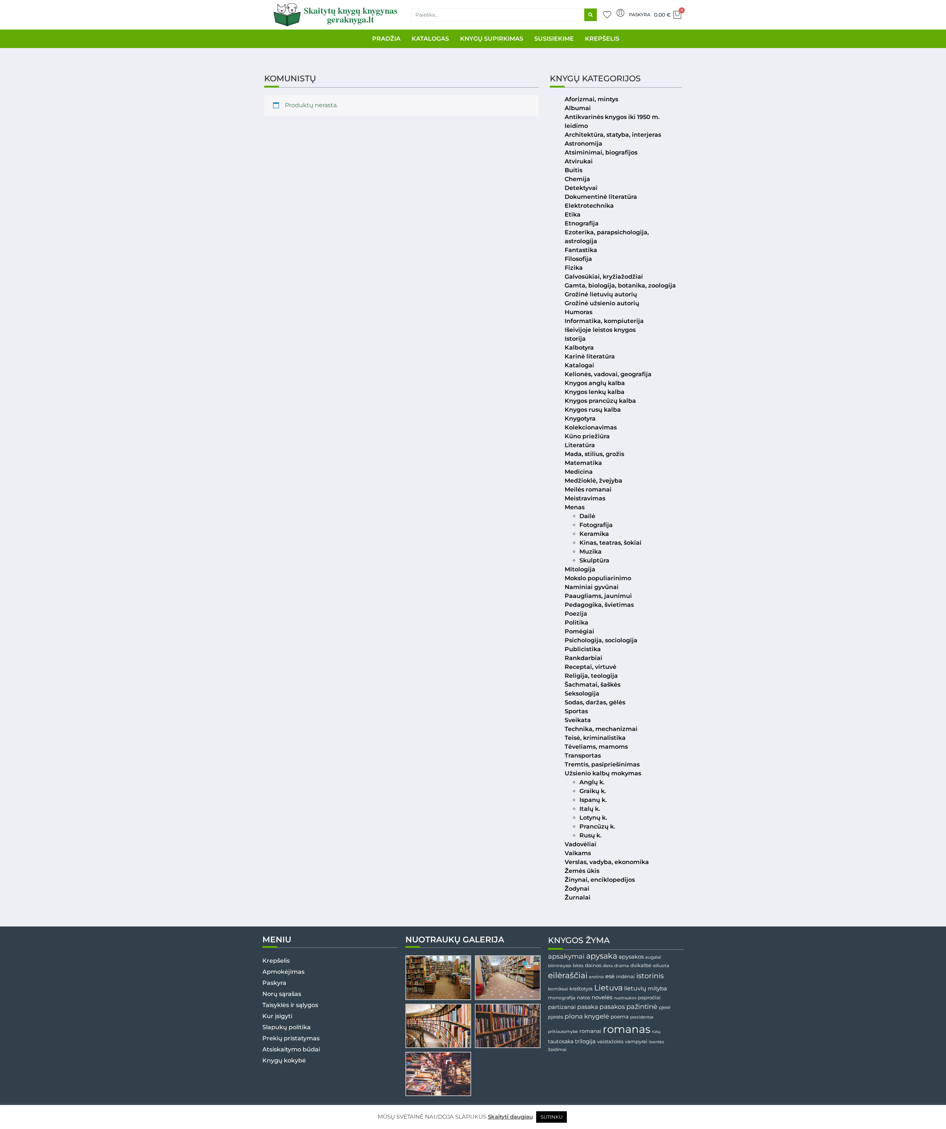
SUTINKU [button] (551, 1117)
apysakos (631, 956)
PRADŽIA (386, 38)
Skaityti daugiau (510, 1116)
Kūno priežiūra (587, 436)
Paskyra (639, 14)
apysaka (601, 955)
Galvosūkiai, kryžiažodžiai (604, 276)
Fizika (574, 267)
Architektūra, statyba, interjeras (613, 134)
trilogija (585, 1041)
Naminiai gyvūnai (592, 587)
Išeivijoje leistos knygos (600, 329)
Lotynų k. (593, 817)
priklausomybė (563, 1031)
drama (621, 965)
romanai (590, 1031)
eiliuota (661, 965)
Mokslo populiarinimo (598, 578)
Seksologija (582, 693)
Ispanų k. (593, 799)
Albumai (578, 108)
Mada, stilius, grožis (594, 454)
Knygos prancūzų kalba (600, 400)
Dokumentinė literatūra (601, 196)
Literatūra (580, 445)
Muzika (590, 551)
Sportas (576, 711)
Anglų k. (592, 782)
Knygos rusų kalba (593, 409)
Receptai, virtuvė (590, 666)
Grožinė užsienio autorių (602, 303)
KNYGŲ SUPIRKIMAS (491, 38)
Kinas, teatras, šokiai (610, 542)
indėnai (625, 976)
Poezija (576, 613)
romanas (626, 1029)
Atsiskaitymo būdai (291, 1049)
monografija (561, 997)
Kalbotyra (579, 347)
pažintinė (641, 1006)
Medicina (579, 471)
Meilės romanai (588, 489)
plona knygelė (587, 1016)
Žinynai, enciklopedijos (600, 879)
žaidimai (557, 1049)
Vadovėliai (580, 844)
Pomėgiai (579, 631)
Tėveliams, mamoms (596, 746)
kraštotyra (581, 989)
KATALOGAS (430, 38)
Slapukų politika (286, 1027)
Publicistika (583, 649)
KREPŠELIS (602, 38)
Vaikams (578, 853)
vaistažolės (610, 1041)
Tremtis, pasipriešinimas (602, 764)
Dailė (587, 516)
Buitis (573, 170)
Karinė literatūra (590, 356)
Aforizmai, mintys (591, 99)
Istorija (575, 338)
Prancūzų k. (597, 826)
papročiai (649, 997)
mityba (657, 988)
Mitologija (580, 569)
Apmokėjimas (283, 971)
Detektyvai (581, 187)
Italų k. (589, 808)
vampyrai (636, 1041)
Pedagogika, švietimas (599, 604)
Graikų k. (592, 791)
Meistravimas (585, 498)
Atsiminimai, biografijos (601, 152)
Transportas (583, 755)
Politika (576, 622)
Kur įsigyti (277, 1016)
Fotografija (596, 524)
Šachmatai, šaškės (592, 684)
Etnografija (582, 223)
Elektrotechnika (589, 205)
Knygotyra (580, 418)
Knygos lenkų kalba (595, 391)
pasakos (612, 1006)
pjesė (664, 1007)
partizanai (562, 1007)
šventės (656, 1042)
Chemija (577, 179)
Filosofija (578, 258)
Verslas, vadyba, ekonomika (607, 862)
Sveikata (578, 720)
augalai (653, 957)
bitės (578, 965)
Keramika (594, 533)
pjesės (555, 1017)
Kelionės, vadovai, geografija (608, 374)
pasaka (587, 1006)
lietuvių (635, 988)
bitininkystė (559, 965)
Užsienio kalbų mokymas (603, 773)
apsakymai (566, 956)
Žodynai (577, 888)
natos (583, 997)
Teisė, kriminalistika (595, 737)
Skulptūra (594, 560)
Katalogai (579, 365)
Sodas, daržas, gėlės (595, 702)
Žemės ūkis (582, 870)
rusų (656, 1031)
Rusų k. (590, 835)
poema (619, 1017)
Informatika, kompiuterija (604, 320)
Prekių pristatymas (291, 1038)
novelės (602, 997)
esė (610, 976)
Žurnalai (578, 897)
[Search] (590, 14)
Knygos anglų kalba (595, 383)
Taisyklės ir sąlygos (290, 1005)
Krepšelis (276, 960)
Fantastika (581, 250)
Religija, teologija (591, 675)
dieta (608, 965)
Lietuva (608, 987)
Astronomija (583, 143)
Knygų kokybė (284, 1060)
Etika (573, 214)
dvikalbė (640, 965)
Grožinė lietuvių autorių (601, 294)
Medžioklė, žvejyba (593, 480)
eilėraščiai (568, 975)
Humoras (578, 312)
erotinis (596, 977)
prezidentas (641, 1017)
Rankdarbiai (583, 658)
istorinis (650, 976)
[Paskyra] (620, 13)
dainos (593, 965)
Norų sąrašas (281, 993)
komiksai (558, 989)
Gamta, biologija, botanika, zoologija (620, 285)
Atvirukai (579, 161)
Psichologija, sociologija (601, 640)
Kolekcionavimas (591, 427)
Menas (575, 507)
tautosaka (561, 1041)
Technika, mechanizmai (601, 728)
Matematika (583, 462)
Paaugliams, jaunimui (598, 595)
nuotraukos (625, 997)
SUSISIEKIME (554, 38)
